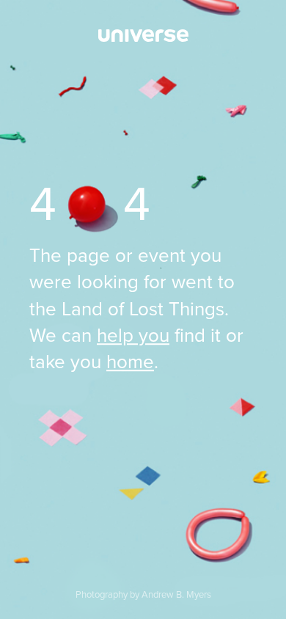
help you (133, 335)
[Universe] (143, 36)
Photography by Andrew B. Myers (143, 595)
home (130, 362)
